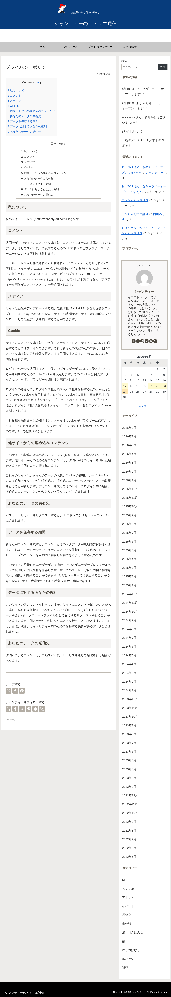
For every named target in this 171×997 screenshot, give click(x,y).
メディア (14, 100)
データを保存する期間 (23, 121)
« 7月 (142, 406)
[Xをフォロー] (8, 709)
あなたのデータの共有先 (24, 116)
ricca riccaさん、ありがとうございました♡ (144, 120)
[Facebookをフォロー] (15, 709)
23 (164, 386)
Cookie (13, 105)
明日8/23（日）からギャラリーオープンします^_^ (143, 105)
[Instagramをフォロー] (22, 709)
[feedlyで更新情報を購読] (35, 709)
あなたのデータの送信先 (24, 131)
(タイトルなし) (132, 131)
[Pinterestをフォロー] (28, 709)
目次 (54, 143)
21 (151, 386)
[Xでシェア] (8, 691)
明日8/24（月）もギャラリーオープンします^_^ (143, 91)
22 (157, 386)
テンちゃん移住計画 (134, 200)
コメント (14, 95)
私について (16, 90)
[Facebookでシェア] (15, 691)
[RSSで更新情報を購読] (42, 709)
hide (38, 82)
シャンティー (154, 172)
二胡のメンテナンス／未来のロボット (143, 143)
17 (124, 386)
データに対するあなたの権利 (27, 126)
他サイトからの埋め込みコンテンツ (31, 111)
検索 (124, 61)
